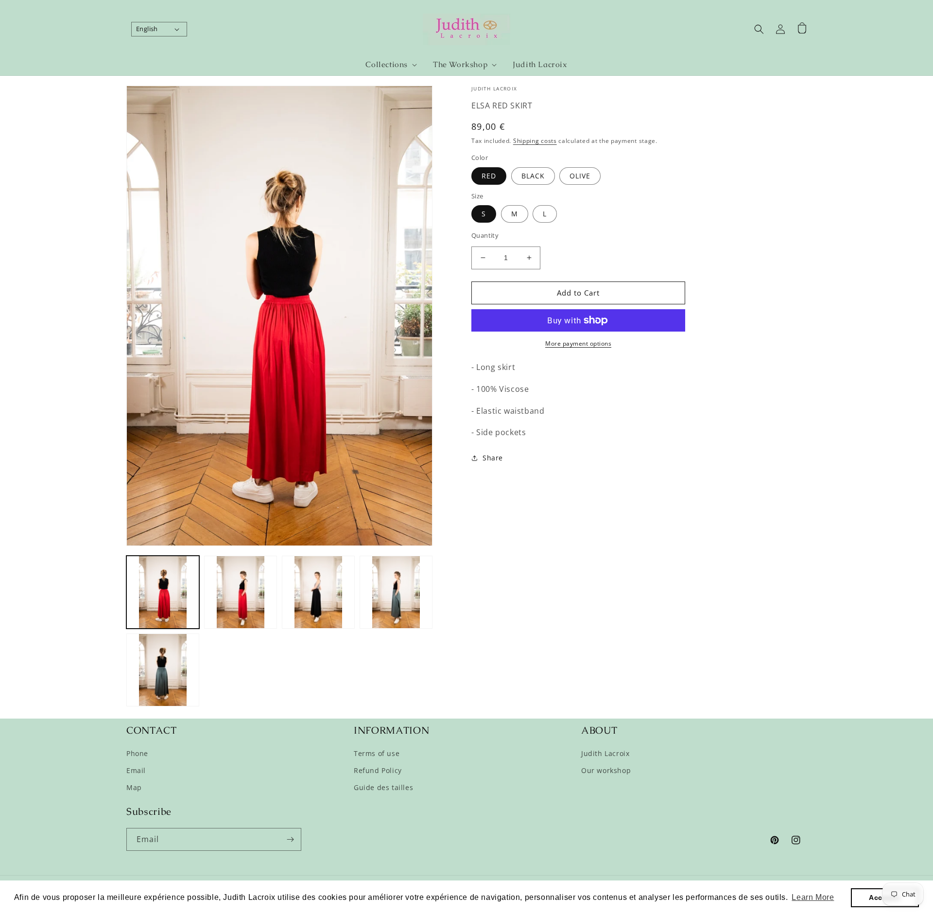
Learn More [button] (813, 897)
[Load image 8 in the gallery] (162, 669)
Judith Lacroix (605, 753)
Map (134, 787)
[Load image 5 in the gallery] (318, 592)
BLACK (533, 175)
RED (489, 175)
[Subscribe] (290, 839)
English (147, 28)
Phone (137, 753)
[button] (387, 65)
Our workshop (606, 770)
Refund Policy (378, 770)
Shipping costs (535, 141)
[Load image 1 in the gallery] (162, 592)
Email (136, 770)
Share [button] (493, 457)
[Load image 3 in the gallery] (240, 592)
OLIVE (580, 175)
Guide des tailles (383, 787)
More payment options (578, 343)
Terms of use (376, 753)
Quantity (485, 235)
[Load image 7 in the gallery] (396, 592)
